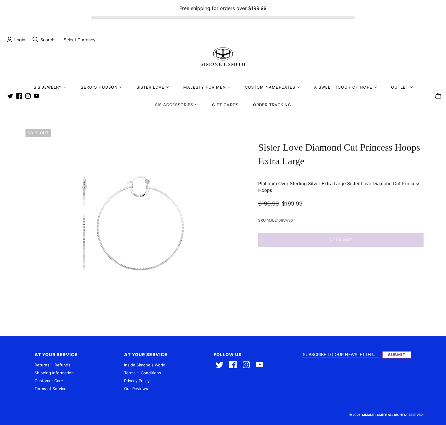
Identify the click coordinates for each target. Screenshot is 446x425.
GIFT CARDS (225, 104)
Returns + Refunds (52, 364)
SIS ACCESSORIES (174, 104)
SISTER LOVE (150, 87)
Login (19, 39)
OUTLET (399, 87)
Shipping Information (54, 372)
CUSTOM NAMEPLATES (270, 87)
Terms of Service (50, 388)
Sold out (340, 239)
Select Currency (80, 39)
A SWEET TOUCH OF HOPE (343, 87)
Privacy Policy (137, 380)
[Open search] (35, 39)
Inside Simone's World (144, 364)
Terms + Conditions (142, 372)
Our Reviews (136, 388)
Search (47, 39)
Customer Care (49, 380)
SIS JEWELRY (48, 87)
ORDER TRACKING (272, 104)
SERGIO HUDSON (99, 87)
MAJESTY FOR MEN (204, 87)
